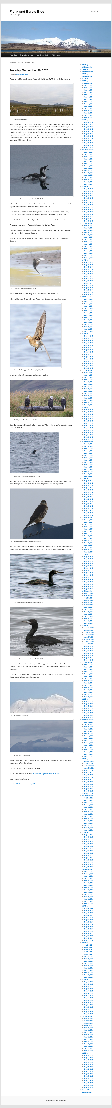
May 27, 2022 (88, 784)
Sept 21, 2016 (88, 474)
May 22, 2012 (88, 127)
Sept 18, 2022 (88, 802)
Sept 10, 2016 (88, 448)
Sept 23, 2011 (88, 113)
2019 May (85, 625)
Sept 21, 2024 (88, 956)
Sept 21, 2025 (88, 1030)
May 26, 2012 (88, 136)
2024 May (85, 906)
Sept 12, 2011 (88, 88)
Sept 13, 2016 (88, 455)
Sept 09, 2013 (88, 235)
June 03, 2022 (89, 766)
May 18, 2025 (88, 984)
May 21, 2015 (88, 352)
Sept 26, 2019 (88, 692)
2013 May (85, 186)
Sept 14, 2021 (88, 745)
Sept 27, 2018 (88, 616)
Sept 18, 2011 (88, 101)
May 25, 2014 (88, 285)
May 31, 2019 (88, 660)
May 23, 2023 (88, 848)
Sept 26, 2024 (88, 968)
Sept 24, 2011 (88, 115)
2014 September (87, 297)
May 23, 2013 (88, 205)
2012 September (87, 150)
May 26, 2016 (88, 432)
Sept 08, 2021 (88, 731)
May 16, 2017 (88, 485)
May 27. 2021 (88, 713)
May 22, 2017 (88, 499)
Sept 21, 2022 (88, 809)
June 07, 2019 (89, 641)
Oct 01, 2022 (88, 798)
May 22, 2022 (88, 772)
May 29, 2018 (88, 586)
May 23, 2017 (88, 501)
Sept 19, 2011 (88, 104)
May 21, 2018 (88, 568)
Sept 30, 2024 (88, 977)
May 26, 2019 (88, 648)
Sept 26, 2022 (88, 821)
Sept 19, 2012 (88, 166)
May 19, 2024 (88, 913)
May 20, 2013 (88, 198)
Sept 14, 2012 (88, 154)
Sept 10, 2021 (88, 736)
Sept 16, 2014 (88, 311)
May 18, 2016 (88, 416)
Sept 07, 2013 (88, 230)
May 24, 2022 (88, 777)
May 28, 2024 (88, 933)
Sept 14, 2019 (88, 664)
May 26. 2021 (88, 710)
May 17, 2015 (88, 343)
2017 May (85, 478)
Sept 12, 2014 (88, 301)
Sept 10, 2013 (88, 237)
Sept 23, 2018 (88, 607)
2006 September (87, 67)
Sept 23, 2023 (88, 887)
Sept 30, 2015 (88, 405)
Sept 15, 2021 (88, 747)
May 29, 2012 (88, 143)
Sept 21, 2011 (88, 108)
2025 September (87, 1016)
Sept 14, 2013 (88, 246)
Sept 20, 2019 (88, 678)
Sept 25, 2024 (88, 966)
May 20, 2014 (88, 274)
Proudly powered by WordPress (56, 1100)
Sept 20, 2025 (88, 1028)
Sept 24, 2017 (88, 545)
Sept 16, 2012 (88, 159)
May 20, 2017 (88, 494)
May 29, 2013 (88, 219)
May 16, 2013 (88, 189)
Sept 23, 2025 (88, 1035)
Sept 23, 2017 (88, 543)
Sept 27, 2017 (88, 552)
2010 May (85, 78)
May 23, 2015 (88, 357)
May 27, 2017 (88, 511)
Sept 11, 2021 (88, 738)
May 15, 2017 (88, 483)
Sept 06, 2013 (88, 228)
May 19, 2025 (88, 986)
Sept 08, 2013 (88, 232)
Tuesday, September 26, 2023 (29, 70)
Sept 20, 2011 (88, 106)
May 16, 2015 (88, 340)
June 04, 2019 (89, 635)
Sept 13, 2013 (88, 244)
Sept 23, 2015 (88, 389)
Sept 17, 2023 (88, 874)
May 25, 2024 (88, 927)
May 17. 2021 (88, 706)
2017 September (87, 517)
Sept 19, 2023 (88, 878)
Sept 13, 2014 (88, 304)
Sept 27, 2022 (88, 823)
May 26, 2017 (88, 508)
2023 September (21, 784)
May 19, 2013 (88, 196)
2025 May (85, 979)
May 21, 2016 (88, 423)
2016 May (85, 407)
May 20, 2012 (88, 122)
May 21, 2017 (88, 497)
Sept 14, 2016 (88, 458)
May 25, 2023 (88, 853)
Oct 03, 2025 (88, 1021)
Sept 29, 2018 (88, 621)
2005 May (85, 65)
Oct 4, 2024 (88, 952)
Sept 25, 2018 (88, 612)
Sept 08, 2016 (88, 444)
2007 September (87, 72)
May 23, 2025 (88, 995)
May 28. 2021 (88, 715)
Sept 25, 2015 (88, 393)
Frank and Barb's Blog (27, 11)
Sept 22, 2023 (88, 885)
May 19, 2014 (88, 271)
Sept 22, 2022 (88, 812)
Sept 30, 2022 (88, 830)
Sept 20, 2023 (88, 881)
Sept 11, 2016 (88, 451)
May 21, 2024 (88, 917)
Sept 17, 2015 (88, 375)
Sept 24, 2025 (88, 1037)
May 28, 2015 (88, 368)
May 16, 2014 (88, 265)
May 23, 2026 (88, 1071)
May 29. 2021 (88, 717)
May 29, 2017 (88, 515)
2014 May (85, 260)
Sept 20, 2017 (88, 536)
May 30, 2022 (88, 791)
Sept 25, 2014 (88, 331)
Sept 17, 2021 (88, 752)
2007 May (85, 69)
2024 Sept (85, 943)
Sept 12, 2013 (88, 242)
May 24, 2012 (88, 131)
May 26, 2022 (88, 782)
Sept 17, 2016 (88, 465)
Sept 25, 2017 (88, 547)
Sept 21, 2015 (88, 384)
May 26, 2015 (88, 363)
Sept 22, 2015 (88, 386)
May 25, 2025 (88, 1000)
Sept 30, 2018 (88, 623)
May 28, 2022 (88, 786)
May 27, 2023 (88, 858)
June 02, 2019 (89, 630)
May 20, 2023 (88, 841)
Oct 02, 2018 (88, 596)
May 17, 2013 (88, 191)
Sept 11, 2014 (88, 299)
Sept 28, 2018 (88, 619)
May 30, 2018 (88, 589)
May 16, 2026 (88, 1055)
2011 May (85, 81)
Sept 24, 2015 (88, 391)
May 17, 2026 (88, 1058)
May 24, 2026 (88, 1074)
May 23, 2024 (88, 922)
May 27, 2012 (88, 138)
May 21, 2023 (88, 844)
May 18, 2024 (88, 910)
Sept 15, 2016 (88, 460)
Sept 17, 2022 (88, 800)
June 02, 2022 (89, 763)
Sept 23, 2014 (88, 327)
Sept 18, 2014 (88, 315)
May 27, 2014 (88, 290)
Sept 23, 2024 (88, 961)
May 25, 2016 (88, 430)
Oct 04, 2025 (88, 1023)
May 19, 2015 (88, 347)
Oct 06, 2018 (88, 605)
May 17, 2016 (88, 414)
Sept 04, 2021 (88, 722)
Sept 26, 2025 (88, 1041)
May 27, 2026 (88, 1080)
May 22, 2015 (88, 354)
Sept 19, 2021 (88, 756)
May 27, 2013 (88, 214)
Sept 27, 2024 (88, 970)
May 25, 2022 (88, 779)
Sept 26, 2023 (30, 784)
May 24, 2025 (88, 998)
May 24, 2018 (88, 575)
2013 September (87, 223)
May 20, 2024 (88, 915)
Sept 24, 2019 (88, 688)
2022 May (85, 759)
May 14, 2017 (88, 481)
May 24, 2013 (88, 207)
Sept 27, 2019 (88, 694)
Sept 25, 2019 (88, 690)
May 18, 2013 (88, 193)
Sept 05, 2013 (88, 226)
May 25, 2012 (88, 134)
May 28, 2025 (88, 1007)
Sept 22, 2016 (88, 476)
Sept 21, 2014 (88, 322)
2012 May (85, 120)
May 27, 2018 (88, 582)
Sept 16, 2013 (88, 251)
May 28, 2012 (88, 140)
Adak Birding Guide (42, 55)
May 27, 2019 (88, 651)
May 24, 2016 (88, 428)
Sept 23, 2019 (88, 685)
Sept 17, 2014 (88, 313)
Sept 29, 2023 (88, 901)
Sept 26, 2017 (88, 550)
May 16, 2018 (88, 557)
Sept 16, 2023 (88, 871)
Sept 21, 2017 (88, 538)
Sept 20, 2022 (88, 807)
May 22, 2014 (88, 278)
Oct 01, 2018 (88, 593)
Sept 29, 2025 (88, 1048)
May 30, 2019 (88, 658)
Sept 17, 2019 (88, 671)
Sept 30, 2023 (88, 903)
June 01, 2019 (89, 628)
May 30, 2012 (88, 145)
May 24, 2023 (88, 851)
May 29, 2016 (88, 439)
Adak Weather (56, 55)
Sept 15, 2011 (88, 94)
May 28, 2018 (88, 584)
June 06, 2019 (89, 639)
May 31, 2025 (88, 1014)
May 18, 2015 (88, 345)
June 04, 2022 (89, 768)
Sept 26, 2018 (88, 614)
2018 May (85, 554)
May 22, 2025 (88, 993)
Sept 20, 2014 (88, 320)
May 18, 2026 (88, 1060)
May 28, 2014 (88, 292)
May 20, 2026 (88, 1064)
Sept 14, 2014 (88, 306)
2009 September (87, 76)
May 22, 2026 (88, 1069)
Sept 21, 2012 (88, 170)
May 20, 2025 (88, 989)
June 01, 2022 (89, 761)
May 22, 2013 (88, 202)
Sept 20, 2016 (88, 471)
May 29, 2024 (88, 936)
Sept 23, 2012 (88, 175)
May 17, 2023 (88, 835)
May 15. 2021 (88, 701)
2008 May (85, 74)
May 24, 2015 (88, 359)
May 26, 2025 (88, 1002)
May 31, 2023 (88, 867)
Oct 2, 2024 (88, 947)
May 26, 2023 (88, 855)
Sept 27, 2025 (88, 1044)
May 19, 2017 (88, 492)
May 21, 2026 (88, 1067)
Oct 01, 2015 (88, 373)
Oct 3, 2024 (88, 950)
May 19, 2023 (88, 839)
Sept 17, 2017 (88, 529)
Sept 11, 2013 (88, 239)
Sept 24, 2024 (88, 963)
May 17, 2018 (88, 559)
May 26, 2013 (88, 212)
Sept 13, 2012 (88, 152)
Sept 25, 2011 (88, 118)
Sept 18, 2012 (88, 163)
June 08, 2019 (89, 644)
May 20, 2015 (88, 350)
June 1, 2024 (88, 908)
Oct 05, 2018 (88, 602)
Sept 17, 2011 (88, 99)
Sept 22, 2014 (88, 324)
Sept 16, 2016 (88, 462)
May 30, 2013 (88, 221)
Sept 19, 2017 (88, 533)
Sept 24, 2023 (88, 890)
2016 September (87, 442)
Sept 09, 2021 (88, 733)
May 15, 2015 (88, 338)
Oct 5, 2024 (88, 954)
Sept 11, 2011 (88, 85)
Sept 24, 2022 (88, 816)
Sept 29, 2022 (88, 828)
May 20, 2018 (88, 566)
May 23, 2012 (88, 129)
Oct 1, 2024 (88, 945)
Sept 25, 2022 (88, 819)
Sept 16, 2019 (88, 669)
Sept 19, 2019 (88, 676)
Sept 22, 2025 (88, 1032)
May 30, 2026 (88, 1087)
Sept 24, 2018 (88, 609)
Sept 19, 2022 (88, 805)
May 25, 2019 (88, 646)
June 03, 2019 (89, 632)
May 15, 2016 (88, 409)
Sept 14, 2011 (88, 92)
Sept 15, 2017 (88, 524)
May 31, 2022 (88, 793)
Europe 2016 (86, 1090)
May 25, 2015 (88, 361)
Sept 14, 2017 (88, 522)
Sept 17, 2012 (88, 161)
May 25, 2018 (88, 577)
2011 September (87, 83)
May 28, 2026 (88, 1083)
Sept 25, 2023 (88, 892)
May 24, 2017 (88, 504)
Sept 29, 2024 (88, 975)
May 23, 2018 (88, 573)
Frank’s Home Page (26, 55)
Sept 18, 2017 (88, 531)
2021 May (85, 699)
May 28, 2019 (88, 653)
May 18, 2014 (88, 269)
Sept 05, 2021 (88, 724)
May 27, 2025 (88, 1005)
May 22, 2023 (88, 846)
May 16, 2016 (88, 412)
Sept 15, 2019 (88, 667)
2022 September (87, 796)
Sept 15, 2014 (88, 308)
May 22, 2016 (88, 425)
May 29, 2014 (88, 294)
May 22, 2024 (88, 920)
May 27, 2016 (88, 435)
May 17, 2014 (88, 267)
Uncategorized (87, 1092)
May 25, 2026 (88, 1076)
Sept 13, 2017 (88, 520)
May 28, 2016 (88, 437)
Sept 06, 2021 (88, 727)
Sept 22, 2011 (88, 111)
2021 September (87, 720)
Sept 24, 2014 (88, 329)
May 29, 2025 (88, 1009)
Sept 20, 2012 (88, 168)
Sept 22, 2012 (88, 173)
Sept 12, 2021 (88, 740)
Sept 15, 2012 (88, 157)
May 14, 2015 (88, 336)
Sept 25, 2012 (88, 180)
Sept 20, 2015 (88, 382)
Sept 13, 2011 (88, 90)
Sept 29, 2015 (88, 402)
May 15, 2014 (88, 262)
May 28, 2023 (88, 860)
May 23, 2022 (88, 775)
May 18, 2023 (88, 837)
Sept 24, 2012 (88, 177)
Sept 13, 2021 (88, 743)
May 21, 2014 (88, 276)
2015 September (87, 370)
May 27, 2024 (88, 931)
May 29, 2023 (88, 862)
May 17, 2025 (88, 982)
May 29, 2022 (88, 789)
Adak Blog (13, 55)
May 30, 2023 (88, 864)
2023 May (85, 832)
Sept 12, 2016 (88, 453)
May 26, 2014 (88, 288)
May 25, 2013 (88, 209)
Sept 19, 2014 (88, 317)
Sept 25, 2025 (88, 1039)
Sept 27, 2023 (88, 897)
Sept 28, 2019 (88, 697)
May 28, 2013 (88, 216)
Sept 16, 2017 (88, 527)
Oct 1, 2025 (88, 1025)
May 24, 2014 (88, 283)
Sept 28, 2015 (88, 400)
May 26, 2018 (88, 579)
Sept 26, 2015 (88, 396)
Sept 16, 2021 (88, 750)
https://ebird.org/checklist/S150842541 (46, 773)
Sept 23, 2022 (88, 814)
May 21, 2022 (88, 770)
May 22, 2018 (88, 570)
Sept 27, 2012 (88, 184)
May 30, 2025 (88, 1012)
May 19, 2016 (88, 419)
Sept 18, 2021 (88, 754)
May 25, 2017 (88, 506)
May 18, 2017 (88, 490)
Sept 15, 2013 (88, 249)
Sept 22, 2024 (88, 959)
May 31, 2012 (88, 147)
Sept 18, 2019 (88, 674)
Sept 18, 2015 (88, 377)
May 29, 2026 (88, 1085)
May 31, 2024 (88, 940)
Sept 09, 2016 (88, 446)
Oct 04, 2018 (88, 600)
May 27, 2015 (88, 366)
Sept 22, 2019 (88, 683)
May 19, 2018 (88, 563)
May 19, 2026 (88, 1062)
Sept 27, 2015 (88, 398)
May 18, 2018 (88, 561)
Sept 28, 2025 (88, 1046)
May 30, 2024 (88, 938)
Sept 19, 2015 (88, 380)
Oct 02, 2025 (88, 1018)
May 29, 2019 (88, 655)
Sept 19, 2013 (88, 258)
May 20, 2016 (88, 421)
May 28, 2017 (88, 513)
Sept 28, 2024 (88, 972)
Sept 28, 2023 (88, 899)
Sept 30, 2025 (88, 1051)
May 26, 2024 (88, 929)
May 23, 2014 (88, 281)
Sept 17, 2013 (88, 253)
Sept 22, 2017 (88, 540)
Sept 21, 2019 (88, 681)
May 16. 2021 (88, 704)
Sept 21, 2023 (88, 883)
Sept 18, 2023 (88, 876)
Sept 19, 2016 (88, 469)
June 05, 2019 (89, 637)
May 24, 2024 (88, 924)
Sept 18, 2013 (88, 255)
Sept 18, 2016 (88, 467)
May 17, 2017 (88, 488)
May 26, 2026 (88, 1078)
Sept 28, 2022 (88, 825)
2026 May (85, 1053)
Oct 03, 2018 (88, 598)
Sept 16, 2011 (88, 97)
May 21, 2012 (88, 124)
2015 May (85, 333)
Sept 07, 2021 (88, 729)
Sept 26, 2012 (88, 182)
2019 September (87, 662)
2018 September (87, 591)
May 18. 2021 (88, 708)
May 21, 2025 (88, 991)
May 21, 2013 (88, 200)
